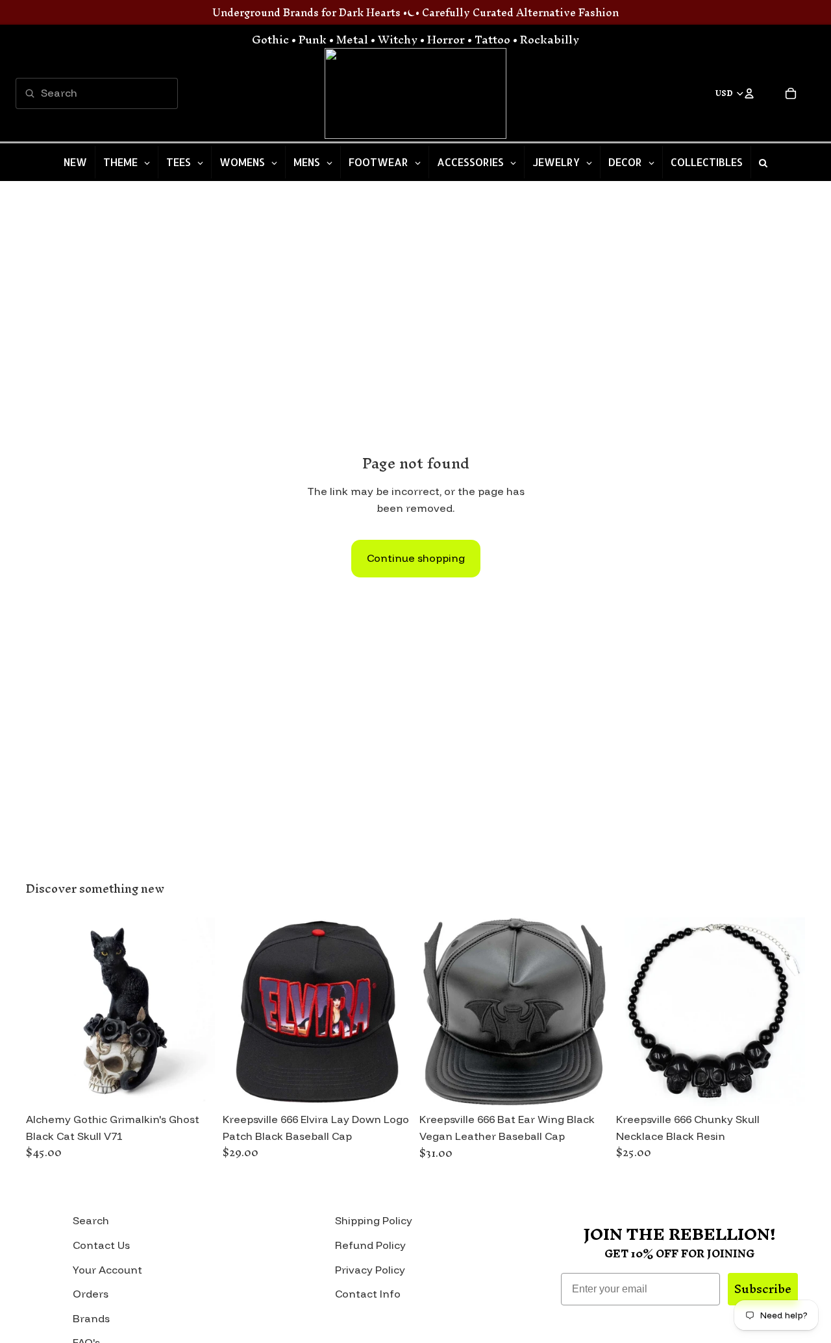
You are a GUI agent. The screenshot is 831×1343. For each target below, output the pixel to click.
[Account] (749, 93)
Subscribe (762, 1289)
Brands (91, 1318)
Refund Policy (370, 1245)
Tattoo (492, 39)
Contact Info (368, 1293)
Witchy (397, 39)
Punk (313, 39)
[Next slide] (195, 1012)
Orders (90, 1293)
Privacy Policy (370, 1269)
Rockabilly (549, 39)
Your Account (107, 1269)
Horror (446, 39)
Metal (352, 39)
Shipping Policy (373, 1220)
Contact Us (101, 1245)
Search (91, 1220)
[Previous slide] (45, 1012)
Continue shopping (416, 557)
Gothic (270, 39)
